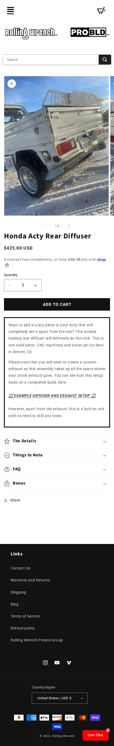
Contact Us (20, 568)
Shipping (18, 592)
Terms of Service (25, 616)
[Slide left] (45, 225)
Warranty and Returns (30, 580)
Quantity (10, 275)
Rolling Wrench (63, 736)
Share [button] (15, 500)
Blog (15, 604)
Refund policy (23, 628)
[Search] (105, 60)
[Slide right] (68, 225)
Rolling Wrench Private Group (37, 640)
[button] (10, 10)
